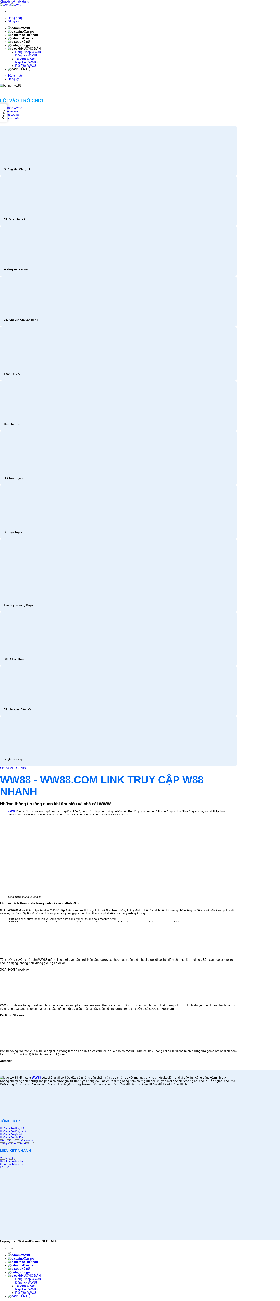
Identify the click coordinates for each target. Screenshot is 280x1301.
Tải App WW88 (25, 58)
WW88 (26, 28)
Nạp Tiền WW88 (26, 62)
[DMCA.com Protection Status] (28, 1113)
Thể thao (31, 35)
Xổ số (25, 41)
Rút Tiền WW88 (26, 65)
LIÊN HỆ (24, 69)
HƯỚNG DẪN (31, 48)
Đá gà (25, 45)
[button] (3, 113)
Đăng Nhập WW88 (28, 52)
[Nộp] (9, 1252)
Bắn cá (28, 38)
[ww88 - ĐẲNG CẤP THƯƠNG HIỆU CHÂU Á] (11, 5)
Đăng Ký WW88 (26, 55)
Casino (29, 31)
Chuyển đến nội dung (14, 1)
